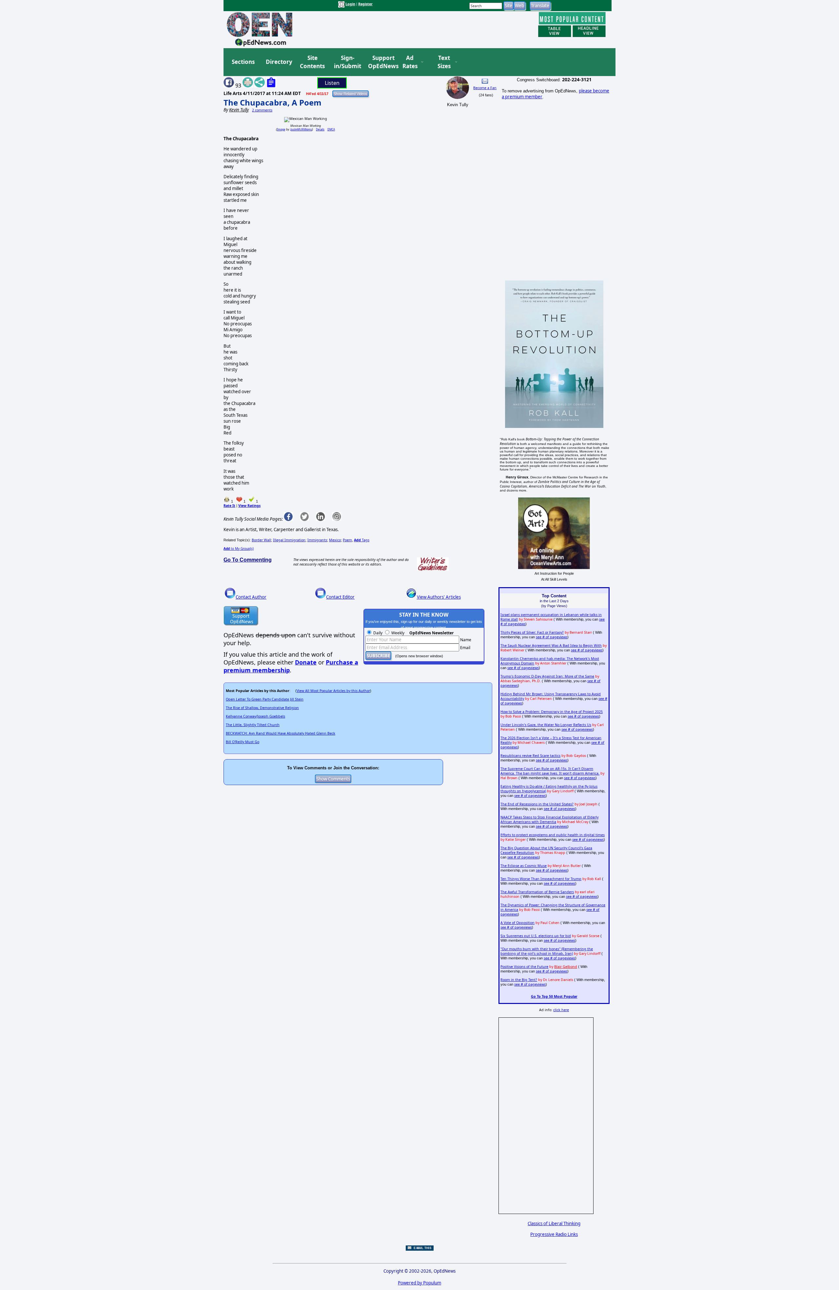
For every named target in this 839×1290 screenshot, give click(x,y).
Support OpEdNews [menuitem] (381, 62)
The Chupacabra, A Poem (273, 102)
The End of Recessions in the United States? (537, 804)
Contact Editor (340, 597)
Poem (347, 540)
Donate (306, 662)
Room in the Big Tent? (518, 979)
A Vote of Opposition (517, 922)
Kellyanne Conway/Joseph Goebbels (255, 716)
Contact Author (251, 597)
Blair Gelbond (565, 966)
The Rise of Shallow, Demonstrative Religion (262, 707)
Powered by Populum (419, 1283)
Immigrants (317, 540)
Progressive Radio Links (554, 1234)
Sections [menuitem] (243, 62)
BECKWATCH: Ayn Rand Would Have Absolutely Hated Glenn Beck (280, 733)
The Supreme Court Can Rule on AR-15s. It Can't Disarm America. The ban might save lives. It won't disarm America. (549, 771)
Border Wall (261, 540)
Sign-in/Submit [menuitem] (347, 62)
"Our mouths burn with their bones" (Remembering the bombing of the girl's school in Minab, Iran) (546, 951)
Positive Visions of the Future (524, 966)
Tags (361, 540)
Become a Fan (485, 88)
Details (320, 129)
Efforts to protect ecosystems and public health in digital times (552, 835)
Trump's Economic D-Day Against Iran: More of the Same (547, 676)
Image (281, 129)
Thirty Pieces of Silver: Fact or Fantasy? (532, 632)
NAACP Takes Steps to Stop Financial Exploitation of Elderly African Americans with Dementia (549, 819)
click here (561, 1010)
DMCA (331, 129)
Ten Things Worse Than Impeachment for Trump (540, 878)
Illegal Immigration (289, 540)
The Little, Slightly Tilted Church (253, 724)
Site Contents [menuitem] (312, 62)
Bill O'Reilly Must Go (242, 742)
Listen (332, 83)
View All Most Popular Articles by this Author (333, 690)
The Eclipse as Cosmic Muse (523, 865)
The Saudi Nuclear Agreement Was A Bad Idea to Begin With (551, 645)
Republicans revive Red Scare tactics (530, 755)
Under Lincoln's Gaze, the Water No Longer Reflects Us (545, 724)
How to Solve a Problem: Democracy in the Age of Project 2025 (551, 711)
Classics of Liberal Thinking (554, 1223)
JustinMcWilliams (301, 129)
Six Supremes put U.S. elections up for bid (535, 936)
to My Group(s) (239, 548)
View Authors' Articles (439, 597)
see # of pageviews (551, 637)
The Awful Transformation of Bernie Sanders (537, 892)
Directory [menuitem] (278, 62)
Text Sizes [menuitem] (444, 62)
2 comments (262, 110)
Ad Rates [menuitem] (410, 62)
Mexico (335, 540)
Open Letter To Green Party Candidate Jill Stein (264, 699)
